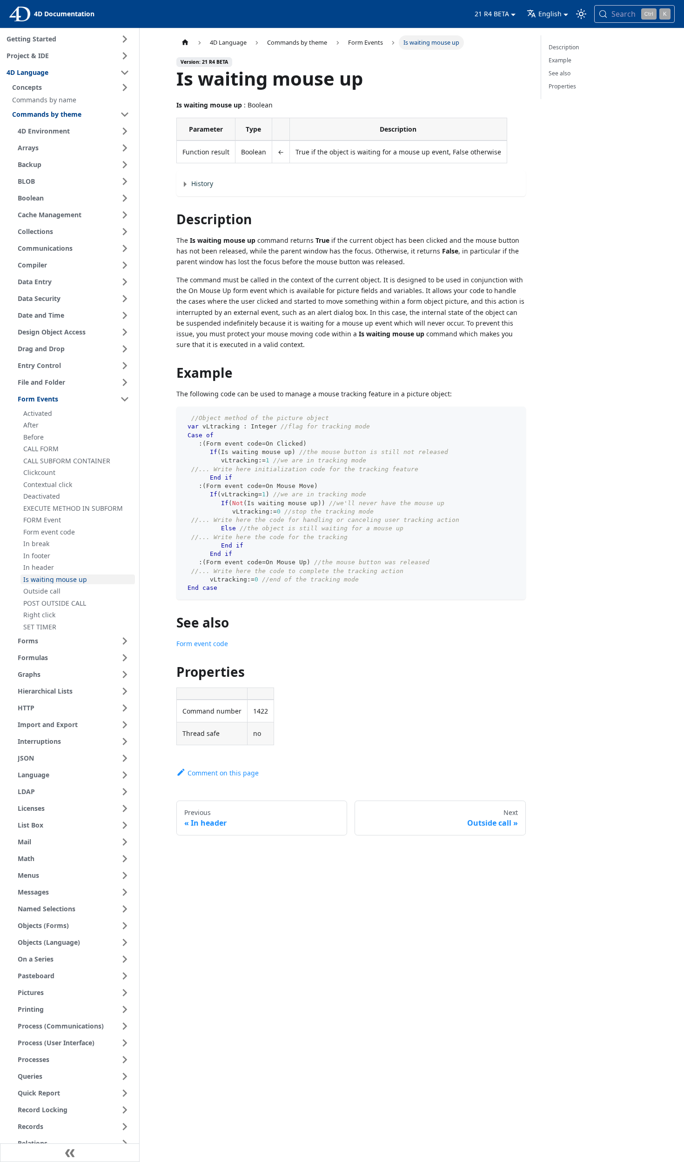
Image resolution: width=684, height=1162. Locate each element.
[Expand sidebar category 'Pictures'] (124, 992)
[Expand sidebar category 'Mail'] (124, 842)
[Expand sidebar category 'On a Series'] (124, 959)
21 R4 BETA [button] (492, 13)
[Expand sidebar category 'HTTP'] (124, 708)
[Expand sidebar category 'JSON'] (124, 758)
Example (560, 60)
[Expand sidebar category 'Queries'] (124, 1076)
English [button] (550, 13)
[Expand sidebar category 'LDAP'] (124, 791)
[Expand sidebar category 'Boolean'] (124, 198)
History (202, 183)
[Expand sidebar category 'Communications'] (124, 248)
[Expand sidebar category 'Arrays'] (124, 147)
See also (559, 73)
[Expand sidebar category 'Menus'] (124, 875)
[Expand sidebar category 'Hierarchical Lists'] (124, 691)
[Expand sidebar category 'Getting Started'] (124, 39)
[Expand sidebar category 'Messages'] (124, 892)
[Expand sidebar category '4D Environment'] (124, 131)
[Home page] (185, 42)
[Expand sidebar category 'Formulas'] (124, 657)
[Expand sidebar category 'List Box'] (124, 825)
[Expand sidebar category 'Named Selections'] (124, 909)
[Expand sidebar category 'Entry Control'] (124, 365)
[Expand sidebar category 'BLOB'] (124, 181)
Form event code (202, 643)
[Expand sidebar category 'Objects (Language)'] (124, 942)
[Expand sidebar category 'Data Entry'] (124, 281)
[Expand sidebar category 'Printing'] (124, 1009)
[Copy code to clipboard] (514, 418)
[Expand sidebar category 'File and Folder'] (124, 382)
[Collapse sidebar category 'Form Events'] (124, 399)
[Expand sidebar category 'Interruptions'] (124, 741)
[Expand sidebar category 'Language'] (124, 775)
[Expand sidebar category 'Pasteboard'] (124, 975)
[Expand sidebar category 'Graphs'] (124, 674)
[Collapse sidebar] (70, 1152)
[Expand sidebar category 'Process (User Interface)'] (124, 1042)
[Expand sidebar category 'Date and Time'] (124, 315)
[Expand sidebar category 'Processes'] (124, 1059)
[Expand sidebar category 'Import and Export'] (124, 724)
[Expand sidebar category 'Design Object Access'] (124, 332)
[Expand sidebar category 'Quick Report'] (124, 1093)
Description (564, 47)
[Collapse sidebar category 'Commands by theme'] (124, 114)
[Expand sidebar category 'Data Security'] (124, 298)
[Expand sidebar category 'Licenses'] (124, 808)
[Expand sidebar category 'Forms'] (124, 641)
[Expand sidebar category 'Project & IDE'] (124, 55)
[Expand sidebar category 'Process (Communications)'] (124, 1026)
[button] (72, 87)
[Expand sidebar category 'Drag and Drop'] (124, 348)
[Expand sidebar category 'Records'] (124, 1126)
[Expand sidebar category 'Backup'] (124, 164)
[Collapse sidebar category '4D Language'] (124, 72)
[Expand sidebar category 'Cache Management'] (124, 214)
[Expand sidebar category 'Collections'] (124, 231)
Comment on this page (223, 772)
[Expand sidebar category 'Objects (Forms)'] (124, 925)
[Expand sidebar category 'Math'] (124, 858)
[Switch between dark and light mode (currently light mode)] (581, 14)
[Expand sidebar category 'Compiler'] (124, 265)
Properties (562, 86)
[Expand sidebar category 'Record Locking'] (124, 1109)
